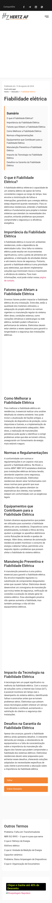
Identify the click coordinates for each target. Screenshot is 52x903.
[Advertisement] (26, 50)
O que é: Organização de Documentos (22, 864)
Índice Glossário (14, 789)
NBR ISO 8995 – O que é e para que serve (23, 836)
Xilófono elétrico (11, 845)
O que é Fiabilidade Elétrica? (20, 118)
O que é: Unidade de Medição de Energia (23, 850)
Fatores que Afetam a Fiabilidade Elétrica (26, 127)
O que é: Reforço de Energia (17, 841)
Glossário (15, 92)
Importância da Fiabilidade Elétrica (23, 122)
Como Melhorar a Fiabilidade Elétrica (24, 131)
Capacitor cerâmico (13, 854)
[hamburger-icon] (46, 17)
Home (6, 92)
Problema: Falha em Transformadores (22, 832)
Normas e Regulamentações (20, 135)
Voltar (9, 780)
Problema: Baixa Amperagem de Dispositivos (25, 859)
